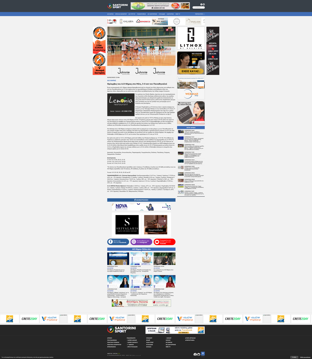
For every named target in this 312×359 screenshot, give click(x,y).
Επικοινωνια (111, 346)
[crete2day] (57, 318)
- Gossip (168, 338)
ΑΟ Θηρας (110, 14)
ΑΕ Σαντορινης (152, 14)
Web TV (178, 14)
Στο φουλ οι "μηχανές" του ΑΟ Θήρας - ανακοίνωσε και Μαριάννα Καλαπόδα (141, 294)
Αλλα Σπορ (149, 342)
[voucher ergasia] (9, 318)
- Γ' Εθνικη (130, 344)
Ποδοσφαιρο (131, 338)
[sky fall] (167, 21)
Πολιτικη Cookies (113, 342)
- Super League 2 (132, 342)
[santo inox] (200, 21)
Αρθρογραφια (189, 340)
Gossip (168, 340)
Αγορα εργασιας (190, 338)
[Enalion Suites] (150, 21)
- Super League (132, 340)
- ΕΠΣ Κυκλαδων (132, 346)
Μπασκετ (149, 338)
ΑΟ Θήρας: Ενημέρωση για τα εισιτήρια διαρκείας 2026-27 (115, 270)
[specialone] (23, 318)
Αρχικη (109, 338)
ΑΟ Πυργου (131, 14)
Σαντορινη (170, 14)
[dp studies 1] (37, 318)
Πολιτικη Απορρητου (114, 344)
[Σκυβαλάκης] (184, 21)
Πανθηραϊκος (141, 14)
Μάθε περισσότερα (305, 357)
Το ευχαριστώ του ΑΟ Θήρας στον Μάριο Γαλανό (163, 270)
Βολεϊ (148, 340)
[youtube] (204, 4)
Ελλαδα (148, 346)
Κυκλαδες (162, 14)
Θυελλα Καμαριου (121, 14)
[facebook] (201, 4)
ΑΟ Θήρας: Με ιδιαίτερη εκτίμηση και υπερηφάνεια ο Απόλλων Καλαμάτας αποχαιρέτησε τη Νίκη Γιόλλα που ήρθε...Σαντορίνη (164, 295)
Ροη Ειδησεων (112, 340)
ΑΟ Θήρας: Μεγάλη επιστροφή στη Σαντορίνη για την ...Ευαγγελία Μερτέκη (140, 271)
